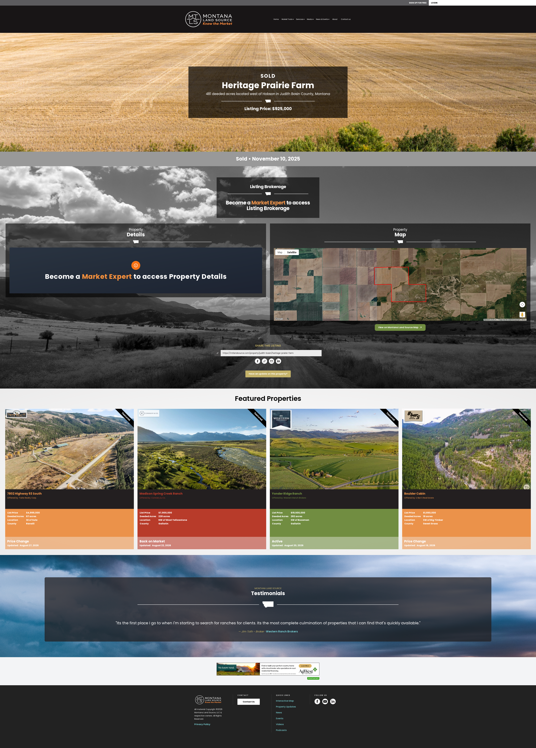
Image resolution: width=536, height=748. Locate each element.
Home (276, 19)
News (279, 712)
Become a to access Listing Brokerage (268, 205)
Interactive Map (285, 700)
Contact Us (249, 701)
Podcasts (281, 730)
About (334, 19)
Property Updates (286, 706)
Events (279, 718)
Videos (280, 724)
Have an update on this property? (268, 373)
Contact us (346, 19)
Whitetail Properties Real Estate (293, 631)
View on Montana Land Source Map (398, 327)
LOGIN (434, 2)
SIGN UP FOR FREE (418, 2)
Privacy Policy (202, 724)
